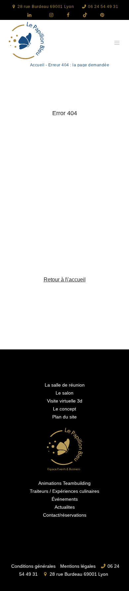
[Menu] (117, 42)
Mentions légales (78, 565)
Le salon (64, 393)
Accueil (37, 65)
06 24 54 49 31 (102, 6)
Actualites (65, 507)
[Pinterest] (99, 15)
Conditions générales (33, 565)
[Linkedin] (29, 15)
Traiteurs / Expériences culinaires (64, 491)
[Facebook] (65, 15)
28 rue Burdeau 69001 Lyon (45, 6)
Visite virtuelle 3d (64, 401)
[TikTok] (82, 15)
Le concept (64, 408)
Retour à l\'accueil (65, 279)
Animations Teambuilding (64, 483)
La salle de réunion (65, 385)
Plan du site (64, 416)
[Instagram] (49, 15)
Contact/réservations (64, 515)
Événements (65, 499)
